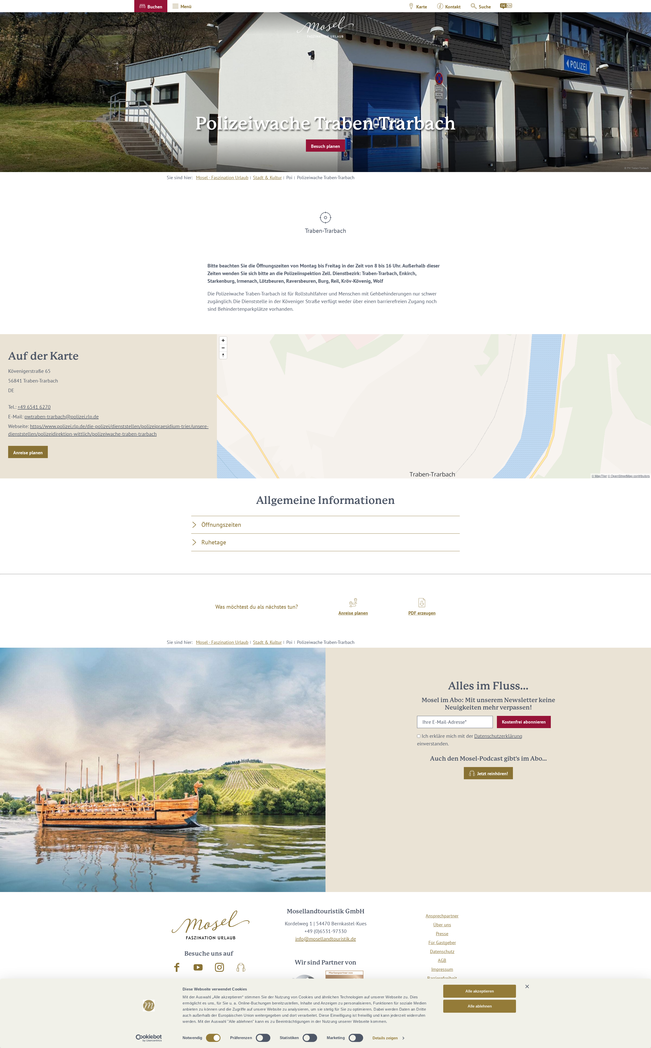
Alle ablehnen (480, 1006)
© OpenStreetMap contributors (629, 476)
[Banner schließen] (527, 986)
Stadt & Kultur (267, 177)
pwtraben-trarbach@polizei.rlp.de (61, 416)
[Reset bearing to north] (223, 355)
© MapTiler (599, 476)
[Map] (434, 406)
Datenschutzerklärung (498, 736)
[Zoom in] (223, 340)
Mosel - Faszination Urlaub (222, 177)
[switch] (263, 1038)
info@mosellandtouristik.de (325, 939)
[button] (150, 6)
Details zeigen (385, 1038)
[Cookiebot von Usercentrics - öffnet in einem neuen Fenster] (149, 1038)
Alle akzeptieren (479, 991)
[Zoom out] (223, 347)
